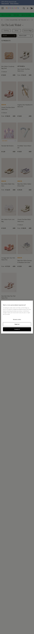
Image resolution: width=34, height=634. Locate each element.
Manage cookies (17, 319)
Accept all (17, 329)
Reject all (17, 324)
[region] (17, 317)
